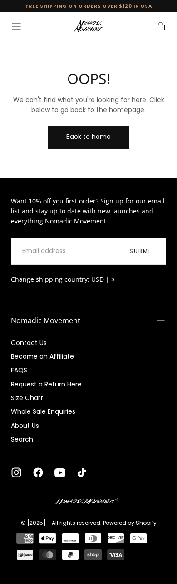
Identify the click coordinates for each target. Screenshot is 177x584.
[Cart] (160, 26)
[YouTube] (60, 472)
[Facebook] (38, 472)
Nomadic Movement (45, 320)
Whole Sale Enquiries (43, 411)
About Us (25, 425)
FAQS (19, 370)
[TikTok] (82, 472)
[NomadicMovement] (88, 502)
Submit (142, 251)
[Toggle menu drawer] (16, 26)
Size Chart (27, 397)
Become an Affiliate (42, 356)
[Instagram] (16, 472)
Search (22, 439)
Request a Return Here (46, 384)
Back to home (88, 136)
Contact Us (29, 342)
